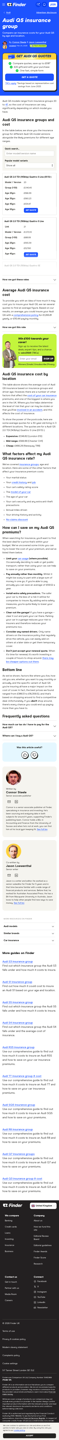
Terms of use (8, 1331)
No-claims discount (17, 519)
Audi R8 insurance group (17, 1129)
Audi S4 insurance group (17, 1022)
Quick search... (12, 149)
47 (6, 104)
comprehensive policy (25, 315)
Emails (30, 364)
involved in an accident (29, 410)
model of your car (21, 492)
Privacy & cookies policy (14, 1339)
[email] (9, 802)
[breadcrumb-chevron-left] (4, 12)
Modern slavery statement (15, 1347)
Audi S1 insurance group (17, 982)
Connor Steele (16, 792)
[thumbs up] (24, 754)
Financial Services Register (34, 1418)
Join (53, 4)
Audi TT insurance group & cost (21, 1076)
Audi (8, 13)
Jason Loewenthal (18, 866)
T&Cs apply (10, 83)
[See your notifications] (44, 4)
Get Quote (31, 210)
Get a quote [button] (30, 77)
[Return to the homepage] (16, 4)
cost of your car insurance (42, 395)
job (34, 482)
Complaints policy (11, 1355)
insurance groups (29, 464)
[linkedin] (16, 802)
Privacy (51, 364)
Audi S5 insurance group (17, 1002)
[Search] (38, 4)
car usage (23, 558)
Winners (22, 364)
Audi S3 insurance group (17, 961)
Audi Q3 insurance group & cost (22, 1178)
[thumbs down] (34, 754)
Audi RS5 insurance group (18, 1047)
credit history (19, 482)
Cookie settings (10, 1363)
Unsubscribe (40, 364)
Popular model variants (16, 161)
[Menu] (3, 4)
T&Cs (35, 353)
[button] (48, 359)
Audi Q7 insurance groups (18, 1154)
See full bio (42, 829)
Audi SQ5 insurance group (18, 1105)
